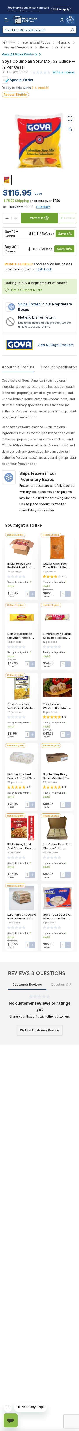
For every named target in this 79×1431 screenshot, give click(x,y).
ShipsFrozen (29, 304)
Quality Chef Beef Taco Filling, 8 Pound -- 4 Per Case (57, 567)
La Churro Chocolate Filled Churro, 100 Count (21, 918)
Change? (43, 207)
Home (10, 42)
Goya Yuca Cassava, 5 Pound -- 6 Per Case (57, 918)
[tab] (7, 180)
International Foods (36, 42)
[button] (62, 20)
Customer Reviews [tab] (27, 984)
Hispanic (64, 42)
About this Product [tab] (18, 367)
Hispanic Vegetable (18, 47)
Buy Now (69, 218)
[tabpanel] (39, 445)
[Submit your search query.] (73, 30)
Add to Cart (36, 218)
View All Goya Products (20, 54)
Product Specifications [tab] (60, 367)
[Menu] (5, 19)
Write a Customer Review (39, 1030)
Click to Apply (61, 8)
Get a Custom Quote (26, 290)
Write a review (63, 72)
